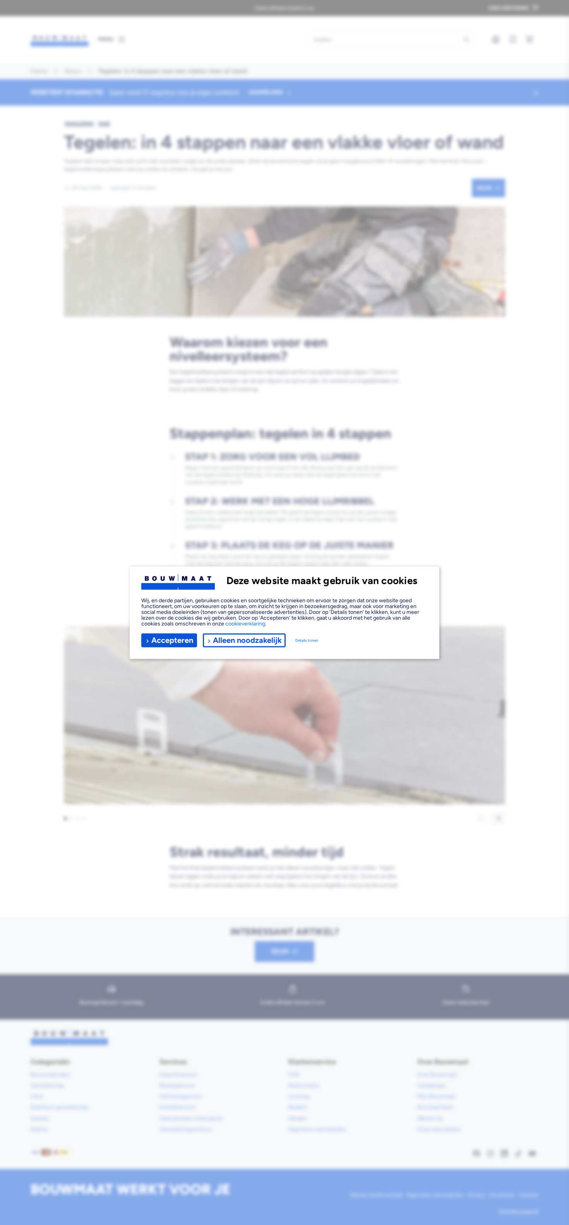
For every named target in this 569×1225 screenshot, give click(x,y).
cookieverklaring (245, 623)
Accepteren (172, 640)
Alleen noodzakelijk (247, 640)
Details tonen (306, 640)
